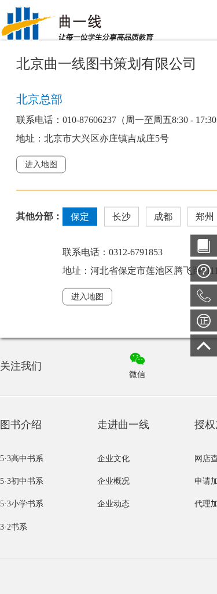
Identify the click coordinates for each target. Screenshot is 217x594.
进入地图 (41, 164)
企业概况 (113, 481)
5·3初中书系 (21, 481)
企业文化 (113, 458)
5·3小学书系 (21, 503)
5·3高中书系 (21, 458)
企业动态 (113, 503)
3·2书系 (13, 527)
